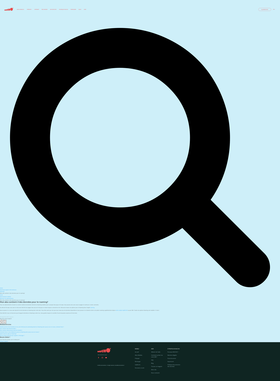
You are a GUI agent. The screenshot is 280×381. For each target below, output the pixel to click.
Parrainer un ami (139, 368)
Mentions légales (172, 355)
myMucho (137, 365)
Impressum (170, 361)
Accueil (137, 352)
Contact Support (4, 341)
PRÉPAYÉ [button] (29, 9)
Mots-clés (153, 369)
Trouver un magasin (156, 366)
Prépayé (137, 358)
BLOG (80, 9)
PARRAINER (73, 9)
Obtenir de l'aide (155, 352)
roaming (92, 307)
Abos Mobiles (138, 355)
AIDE (85, 9)
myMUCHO (264, 9)
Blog (152, 363)
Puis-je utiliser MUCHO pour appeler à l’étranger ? (12, 335)
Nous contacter (155, 373)
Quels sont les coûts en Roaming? (8, 333)
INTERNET (36, 9)
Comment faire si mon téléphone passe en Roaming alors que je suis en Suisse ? (19, 332)
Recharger (138, 361)
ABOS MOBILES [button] (20, 9)
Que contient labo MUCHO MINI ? (8, 328)
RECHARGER (44, 9)
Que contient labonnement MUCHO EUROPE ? (11, 330)
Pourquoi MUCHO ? (172, 352)
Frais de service (171, 358)
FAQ (152, 360)
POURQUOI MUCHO (63, 9)
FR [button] (273, 9)
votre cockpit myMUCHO (122, 310)
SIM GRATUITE (53, 9)
